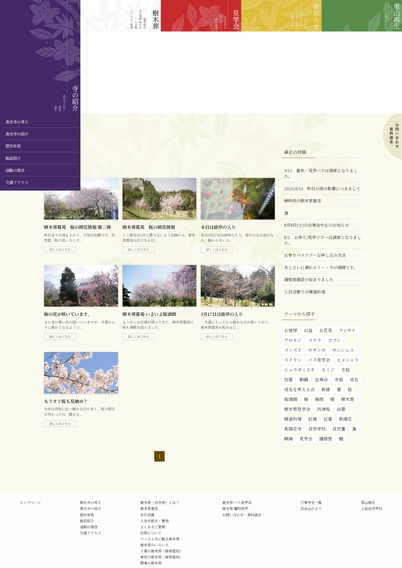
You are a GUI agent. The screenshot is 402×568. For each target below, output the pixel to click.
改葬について (151, 532)
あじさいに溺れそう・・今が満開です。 (321, 267)
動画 (303, 379)
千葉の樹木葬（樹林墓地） (161, 550)
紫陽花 (345, 419)
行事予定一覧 (311, 502)
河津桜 (323, 409)
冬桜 (345, 370)
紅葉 (328, 419)
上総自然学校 (371, 508)
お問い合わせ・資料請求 (241, 514)
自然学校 (317, 429)
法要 (341, 409)
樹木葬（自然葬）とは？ (159, 502)
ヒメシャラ (348, 360)
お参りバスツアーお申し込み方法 (315, 255)
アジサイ (347, 330)
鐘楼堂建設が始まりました (308, 279)
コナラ (314, 340)
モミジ (327, 370)
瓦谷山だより (311, 508)
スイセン (293, 360)
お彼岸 (290, 330)
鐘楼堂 (325, 439)
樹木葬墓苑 (149, 508)
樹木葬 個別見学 (235, 508)
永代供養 (147, 514)
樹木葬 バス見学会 (237, 502)
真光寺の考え (90, 502)
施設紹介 (87, 520)
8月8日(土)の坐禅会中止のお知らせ (316, 225)
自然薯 (338, 429)
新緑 (325, 389)
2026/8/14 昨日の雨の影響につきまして (322, 188)
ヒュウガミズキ (299, 370)
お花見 (325, 330)
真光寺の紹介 (90, 508)
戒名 (354, 379)
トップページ (30, 502)
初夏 (288, 379)
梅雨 (319, 399)
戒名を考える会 (299, 389)
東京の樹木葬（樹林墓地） (161, 557)
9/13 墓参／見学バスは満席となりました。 (321, 173)
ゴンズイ (293, 350)
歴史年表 (87, 514)
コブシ (334, 340)
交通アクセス (90, 532)
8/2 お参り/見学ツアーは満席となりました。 (322, 240)
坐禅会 (321, 379)
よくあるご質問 (152, 526)
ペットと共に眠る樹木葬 (159, 538)
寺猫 (338, 379)
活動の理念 (89, 526)
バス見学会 (319, 360)
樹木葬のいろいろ (154, 544)
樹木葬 (347, 399)
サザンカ (317, 350)
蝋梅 (288, 439)
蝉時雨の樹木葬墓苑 (302, 200)
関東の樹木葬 (151, 563)
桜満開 (290, 399)
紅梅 (312, 419)
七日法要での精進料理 (304, 292)
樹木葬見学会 (297, 409)
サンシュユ (343, 350)
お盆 (308, 330)
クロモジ (293, 340)
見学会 (306, 439)
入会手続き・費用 (154, 520)
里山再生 (368, 502)
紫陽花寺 (293, 429)
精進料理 (293, 419)
